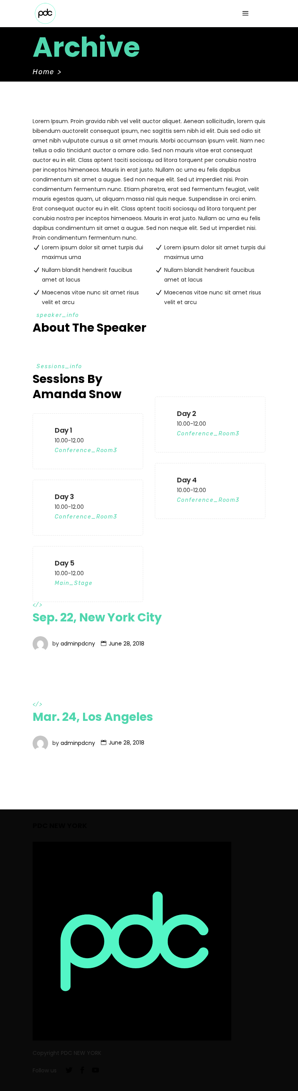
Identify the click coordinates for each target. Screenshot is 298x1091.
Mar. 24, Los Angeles (93, 716)
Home (43, 72)
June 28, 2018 (126, 643)
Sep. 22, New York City (97, 617)
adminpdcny (78, 643)
